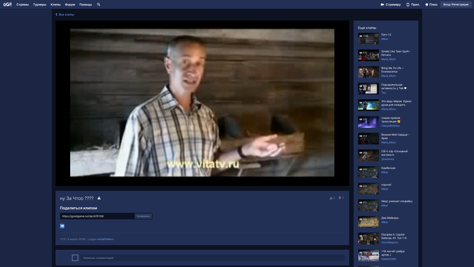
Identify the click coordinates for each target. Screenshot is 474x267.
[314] (368, 143)
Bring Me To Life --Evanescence (392, 69)
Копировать (143, 216)
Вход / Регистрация (455, 4)
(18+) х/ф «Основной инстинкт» (394, 153)
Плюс (433, 4)
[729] (368, 76)
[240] (368, 176)
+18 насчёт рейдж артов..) (393, 253)
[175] (368, 260)
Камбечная (388, 167)
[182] (368, 226)
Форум (70, 4)
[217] (368, 210)
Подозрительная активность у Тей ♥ (394, 86)
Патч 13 (386, 34)
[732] (368, 60)
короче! (386, 184)
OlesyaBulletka (390, 125)
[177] (368, 243)
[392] (368, 93)
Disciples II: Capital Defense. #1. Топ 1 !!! (394, 236)
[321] (368, 126)
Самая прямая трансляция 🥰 (390, 119)
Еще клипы (367, 28)
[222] (368, 193)
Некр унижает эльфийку (397, 201)
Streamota (387, 159)
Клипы (56, 4)
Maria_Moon (388, 59)
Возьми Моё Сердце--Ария (395, 136)
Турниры (39, 4)
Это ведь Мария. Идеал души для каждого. (396, 103)
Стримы (22, 4)
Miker (384, 38)
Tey (383, 92)
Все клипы (66, 14)
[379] (368, 110)
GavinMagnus (389, 242)
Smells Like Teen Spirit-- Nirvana (396, 53)
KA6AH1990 (388, 259)
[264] (368, 160)
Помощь (85, 4)
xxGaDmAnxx (105, 239)
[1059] (368, 43)
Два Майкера (389, 217)
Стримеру (393, 4)
